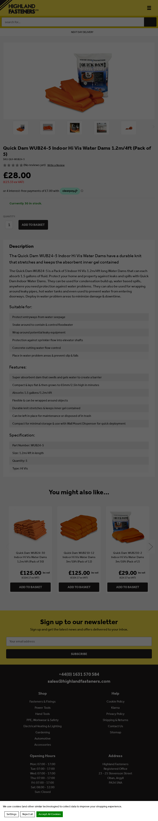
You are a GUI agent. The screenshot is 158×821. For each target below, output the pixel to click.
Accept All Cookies (50, 814)
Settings (12, 814)
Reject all (27, 814)
